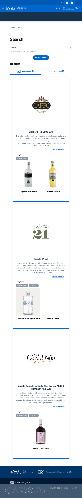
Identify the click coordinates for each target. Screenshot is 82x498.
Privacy (53, 488)
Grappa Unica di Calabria (28, 191)
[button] (60, 8)
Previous (14, 304)
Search (13, 47)
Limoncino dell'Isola (53, 191)
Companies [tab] (27, 71)
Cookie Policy (62, 488)
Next (68, 304)
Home (12, 27)
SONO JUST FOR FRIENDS (40, 448)
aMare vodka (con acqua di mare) (28, 318)
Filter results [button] (41, 58)
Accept (74, 488)
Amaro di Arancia (53, 318)
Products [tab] (59, 71)
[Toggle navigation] (3, 8)
